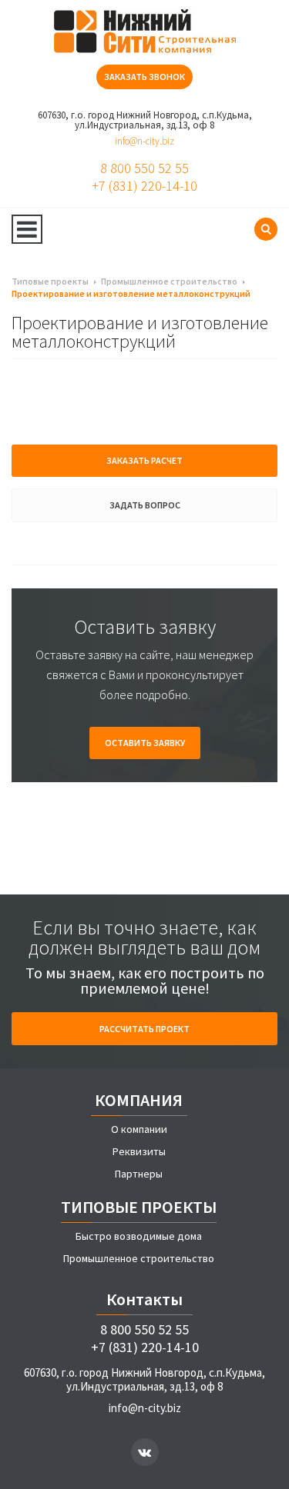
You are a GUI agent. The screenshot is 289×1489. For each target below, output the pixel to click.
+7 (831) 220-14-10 (144, 186)
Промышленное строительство (138, 1258)
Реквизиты (139, 1151)
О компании (139, 1129)
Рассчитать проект (144, 1028)
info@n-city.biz (144, 141)
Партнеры (139, 1174)
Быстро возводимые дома (139, 1236)
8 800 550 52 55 (144, 168)
